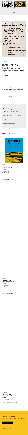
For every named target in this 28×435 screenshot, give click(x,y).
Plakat (9, 16)
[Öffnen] (14, 13)
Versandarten (5, 420)
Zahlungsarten (21, 418)
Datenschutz (12, 416)
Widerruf (12, 420)
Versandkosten (13, 80)
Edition (5, 16)
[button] (3, 22)
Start (3, 16)
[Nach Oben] (14, 432)
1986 (6, 392)
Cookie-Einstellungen (7, 418)
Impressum (4, 416)
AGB (15, 418)
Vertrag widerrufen (7, 422)
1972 (6, 61)
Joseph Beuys (14, 16)
